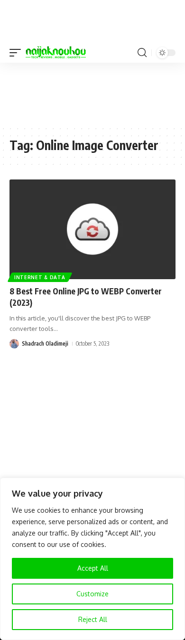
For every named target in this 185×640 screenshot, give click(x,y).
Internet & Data (39, 277)
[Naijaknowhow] (56, 53)
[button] (17, 53)
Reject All (92, 619)
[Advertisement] (92, 93)
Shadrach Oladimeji (45, 343)
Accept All (92, 568)
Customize (92, 594)
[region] (92, 559)
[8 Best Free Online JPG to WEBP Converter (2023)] (92, 229)
